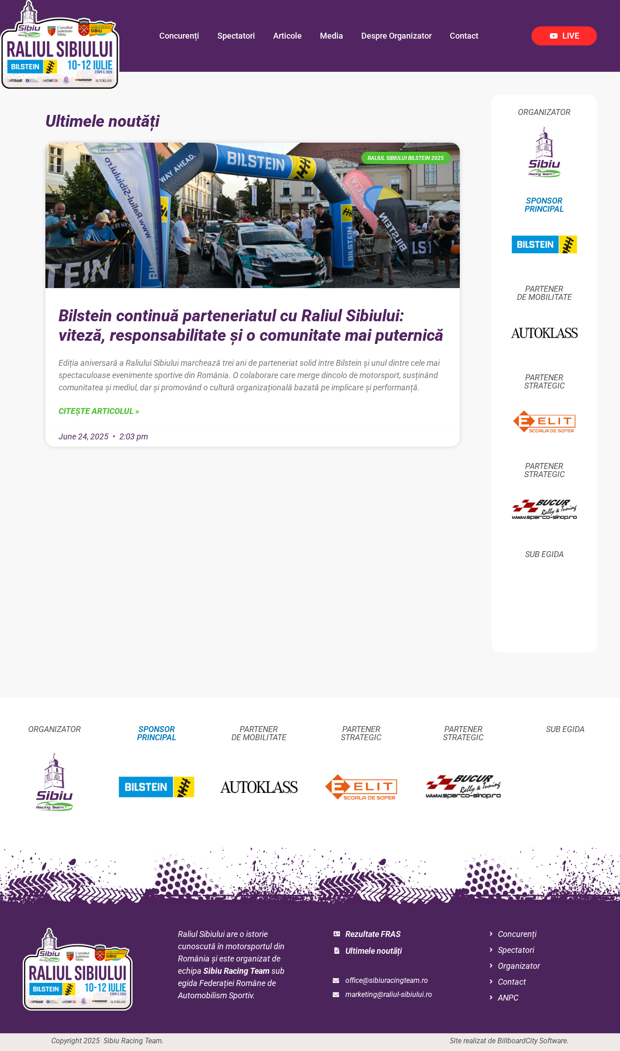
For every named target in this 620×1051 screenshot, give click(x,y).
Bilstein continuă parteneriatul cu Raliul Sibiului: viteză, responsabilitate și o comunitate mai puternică (251, 325)
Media (331, 35)
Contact (464, 35)
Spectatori (236, 35)
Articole (287, 35)
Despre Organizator (396, 35)
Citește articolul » (99, 411)
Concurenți (179, 35)
